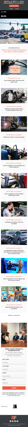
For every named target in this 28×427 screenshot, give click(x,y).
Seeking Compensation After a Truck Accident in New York (14, 109)
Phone (4, 373)
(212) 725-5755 (14, 6)
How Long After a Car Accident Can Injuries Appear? (14, 166)
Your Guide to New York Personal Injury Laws (14, 81)
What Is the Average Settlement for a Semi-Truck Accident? (14, 51)
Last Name (5, 366)
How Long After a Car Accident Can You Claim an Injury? (14, 279)
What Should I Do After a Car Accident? (14, 307)
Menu (5, 12)
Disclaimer (10, 425)
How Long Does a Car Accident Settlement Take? (14, 194)
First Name (5, 359)
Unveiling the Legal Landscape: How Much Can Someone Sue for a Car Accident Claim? (14, 252)
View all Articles (14, 315)
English (11, 8)
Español (17, 8)
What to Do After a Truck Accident (14, 137)
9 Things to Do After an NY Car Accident (14, 222)
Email (4, 379)
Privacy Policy (17, 425)
